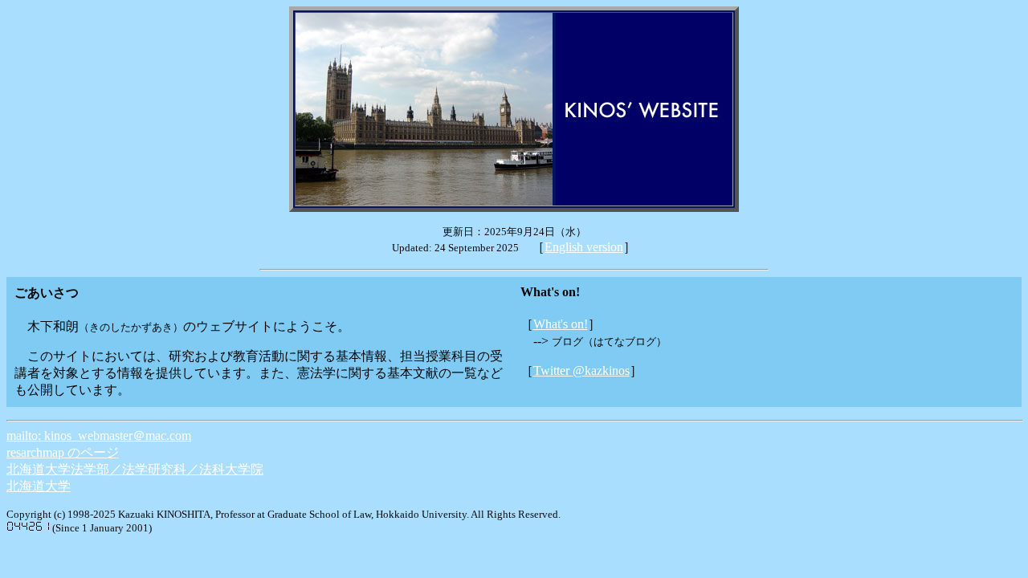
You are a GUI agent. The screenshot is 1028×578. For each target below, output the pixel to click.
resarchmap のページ (62, 452)
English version (584, 247)
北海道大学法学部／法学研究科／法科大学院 (134, 469)
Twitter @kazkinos (581, 370)
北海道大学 (38, 486)
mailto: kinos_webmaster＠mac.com (98, 435)
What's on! (560, 324)
